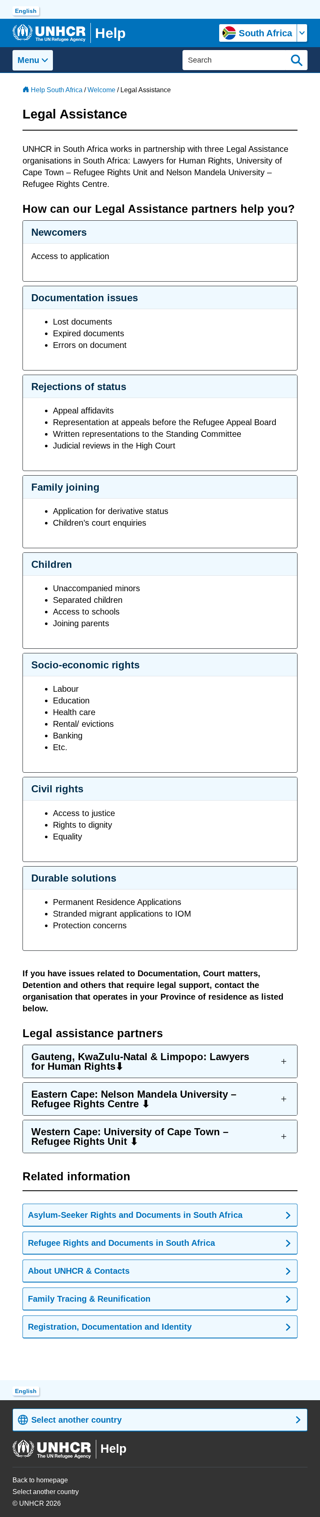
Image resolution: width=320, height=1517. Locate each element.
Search (297, 60)
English (26, 11)
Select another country (76, 1419)
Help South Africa (56, 89)
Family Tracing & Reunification (89, 1298)
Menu (28, 60)
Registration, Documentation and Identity (110, 1326)
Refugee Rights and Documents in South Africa (121, 1242)
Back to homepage (40, 1480)
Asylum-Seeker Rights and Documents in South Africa (135, 1215)
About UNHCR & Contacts (79, 1270)
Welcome (101, 89)
